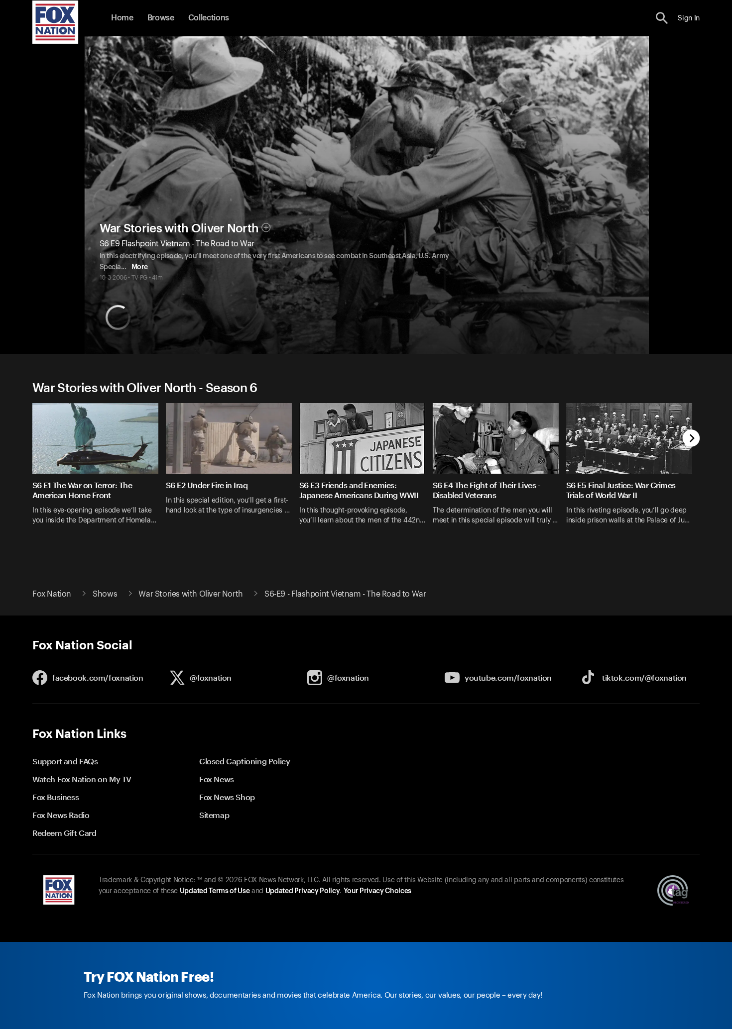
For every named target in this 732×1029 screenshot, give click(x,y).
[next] (691, 439)
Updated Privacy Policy (302, 891)
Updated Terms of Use (214, 891)
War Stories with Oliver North (179, 228)
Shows (105, 594)
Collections (208, 18)
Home (122, 18)
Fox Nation (51, 594)
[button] (662, 18)
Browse (160, 18)
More (139, 267)
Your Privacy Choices (377, 891)
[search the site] (662, 18)
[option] (99, 470)
